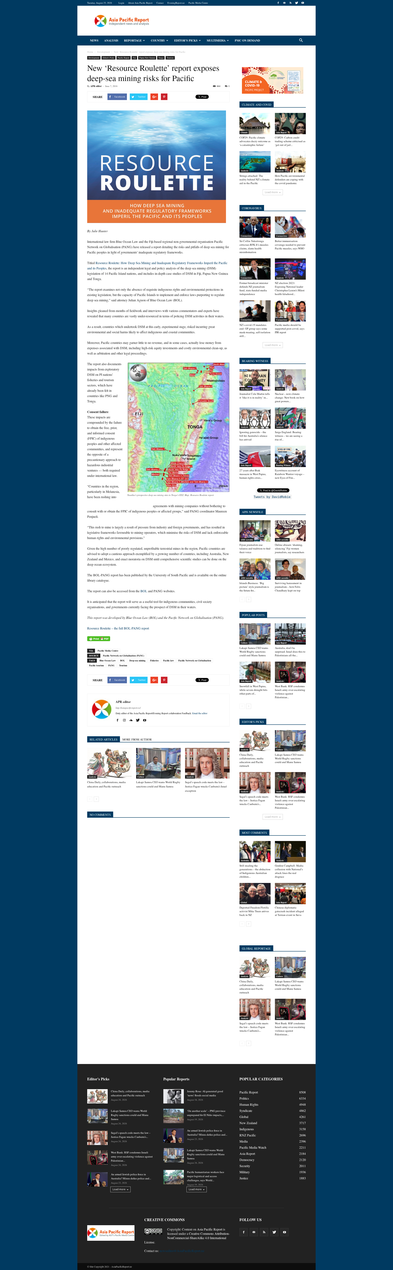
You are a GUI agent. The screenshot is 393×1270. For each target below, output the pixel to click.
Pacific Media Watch (252, 1147)
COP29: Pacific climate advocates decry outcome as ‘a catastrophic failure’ (254, 141)
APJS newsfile (247, 539)
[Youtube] (303, 2)
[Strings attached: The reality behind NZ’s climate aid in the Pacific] (255, 161)
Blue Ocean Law (107, 660)
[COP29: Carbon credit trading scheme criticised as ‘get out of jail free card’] (290, 123)
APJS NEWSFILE (252, 512)
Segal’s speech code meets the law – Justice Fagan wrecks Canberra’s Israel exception (206, 786)
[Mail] (284, 2)
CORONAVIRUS (252, 208)
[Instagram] (125, 720)
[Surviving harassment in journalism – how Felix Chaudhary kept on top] (290, 569)
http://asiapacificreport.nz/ (128, 707)
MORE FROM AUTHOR (137, 739)
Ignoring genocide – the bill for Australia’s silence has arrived (253, 435)
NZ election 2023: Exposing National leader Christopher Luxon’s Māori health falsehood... (290, 288)
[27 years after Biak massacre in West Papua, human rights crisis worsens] (255, 456)
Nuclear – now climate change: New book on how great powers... (289, 397)
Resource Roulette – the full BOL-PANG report (118, 628)
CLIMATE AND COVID (256, 105)
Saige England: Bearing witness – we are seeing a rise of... (288, 435)
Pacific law (168, 660)
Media (243, 1141)
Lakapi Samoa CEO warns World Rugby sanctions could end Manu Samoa (253, 651)
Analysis (111, 40)
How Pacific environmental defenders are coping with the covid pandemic (290, 179)
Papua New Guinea (147, 57)
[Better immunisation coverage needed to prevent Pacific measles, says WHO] (290, 227)
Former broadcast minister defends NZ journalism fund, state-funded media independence (253, 288)
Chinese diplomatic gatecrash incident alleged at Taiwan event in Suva (289, 911)
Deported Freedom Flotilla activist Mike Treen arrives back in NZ (254, 911)
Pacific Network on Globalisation (194, 660)
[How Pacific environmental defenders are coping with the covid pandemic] (290, 161)
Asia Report (281, 132)
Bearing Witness (283, 465)
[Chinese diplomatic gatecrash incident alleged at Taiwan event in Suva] (290, 893)
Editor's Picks (108, 57)
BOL (143, 591)
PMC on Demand (247, 40)
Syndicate (245, 1110)
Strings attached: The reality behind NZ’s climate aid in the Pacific (254, 179)
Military (244, 1172)
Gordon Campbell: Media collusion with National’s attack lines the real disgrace (289, 871)
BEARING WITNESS (255, 361)
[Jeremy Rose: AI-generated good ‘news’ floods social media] (173, 1096)
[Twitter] (297, 2)
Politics (244, 1098)
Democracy (246, 1159)
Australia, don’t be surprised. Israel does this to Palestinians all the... (290, 651)
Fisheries (154, 660)
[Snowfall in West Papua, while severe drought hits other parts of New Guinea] (255, 672)
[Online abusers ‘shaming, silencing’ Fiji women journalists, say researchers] (290, 531)
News (94, 40)
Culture (140, 776)
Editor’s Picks (186, 40)
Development (93, 57)
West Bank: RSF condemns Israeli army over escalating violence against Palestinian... (290, 691)
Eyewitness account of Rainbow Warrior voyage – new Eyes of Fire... (289, 474)
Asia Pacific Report (209, 1229)
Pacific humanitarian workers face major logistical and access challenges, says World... (205, 1176)
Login (121, 2)
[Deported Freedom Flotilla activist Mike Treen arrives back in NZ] (255, 893)
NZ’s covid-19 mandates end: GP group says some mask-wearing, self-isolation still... (254, 330)
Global (244, 902)
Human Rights (248, 1104)
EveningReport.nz (176, 2)
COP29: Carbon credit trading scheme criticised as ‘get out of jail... (290, 141)
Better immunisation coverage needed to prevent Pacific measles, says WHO (290, 244)
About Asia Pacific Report (140, 2)
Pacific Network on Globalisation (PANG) (123, 655)
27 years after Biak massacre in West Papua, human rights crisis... (252, 474)
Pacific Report (123, 57)
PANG (111, 665)
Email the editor (199, 713)
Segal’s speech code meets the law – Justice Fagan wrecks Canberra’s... (253, 800)
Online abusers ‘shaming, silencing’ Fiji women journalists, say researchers (289, 548)
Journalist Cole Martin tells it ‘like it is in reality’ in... (254, 395)
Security (244, 1166)
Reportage (133, 40)
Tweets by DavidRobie (272, 497)
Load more (271, 192)
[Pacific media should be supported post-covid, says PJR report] (290, 311)
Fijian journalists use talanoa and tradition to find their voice (254, 548)
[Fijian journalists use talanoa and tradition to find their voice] (255, 531)
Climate (244, 132)
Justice (243, 1178)
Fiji (134, 57)
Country (158, 40)
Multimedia (216, 40)
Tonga (160, 57)
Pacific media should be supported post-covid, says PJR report (289, 328)
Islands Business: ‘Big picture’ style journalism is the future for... (254, 586)
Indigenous (246, 1129)
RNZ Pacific (247, 1135)
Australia (245, 860)
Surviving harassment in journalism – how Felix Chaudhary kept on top (288, 586)
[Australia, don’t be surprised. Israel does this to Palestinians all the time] (290, 634)
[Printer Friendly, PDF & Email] (98, 638)
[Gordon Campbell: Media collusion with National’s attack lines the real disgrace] (290, 851)
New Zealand (248, 1123)
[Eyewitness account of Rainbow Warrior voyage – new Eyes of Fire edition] (290, 456)
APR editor (96, 86)
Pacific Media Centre (198, 2)
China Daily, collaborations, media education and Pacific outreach (251, 760)
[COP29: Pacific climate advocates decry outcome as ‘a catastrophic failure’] (255, 123)
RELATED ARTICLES (103, 739)
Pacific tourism (96, 665)
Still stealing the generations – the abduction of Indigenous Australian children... (254, 871)
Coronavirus (246, 235)
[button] (301, 40)
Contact (160, 2)
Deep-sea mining (137, 660)
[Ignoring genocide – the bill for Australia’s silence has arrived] (255, 418)
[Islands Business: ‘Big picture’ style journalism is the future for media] (255, 569)
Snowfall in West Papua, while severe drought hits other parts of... (253, 689)
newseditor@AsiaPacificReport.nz (182, 1251)
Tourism (170, 57)
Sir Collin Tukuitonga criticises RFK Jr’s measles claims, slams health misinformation (253, 246)
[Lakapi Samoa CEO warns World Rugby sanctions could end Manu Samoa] (158, 763)
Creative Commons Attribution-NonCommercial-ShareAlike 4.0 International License (187, 1237)
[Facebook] (278, 2)
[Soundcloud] (132, 720)
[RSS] (290, 2)
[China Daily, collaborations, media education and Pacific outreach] (109, 763)
